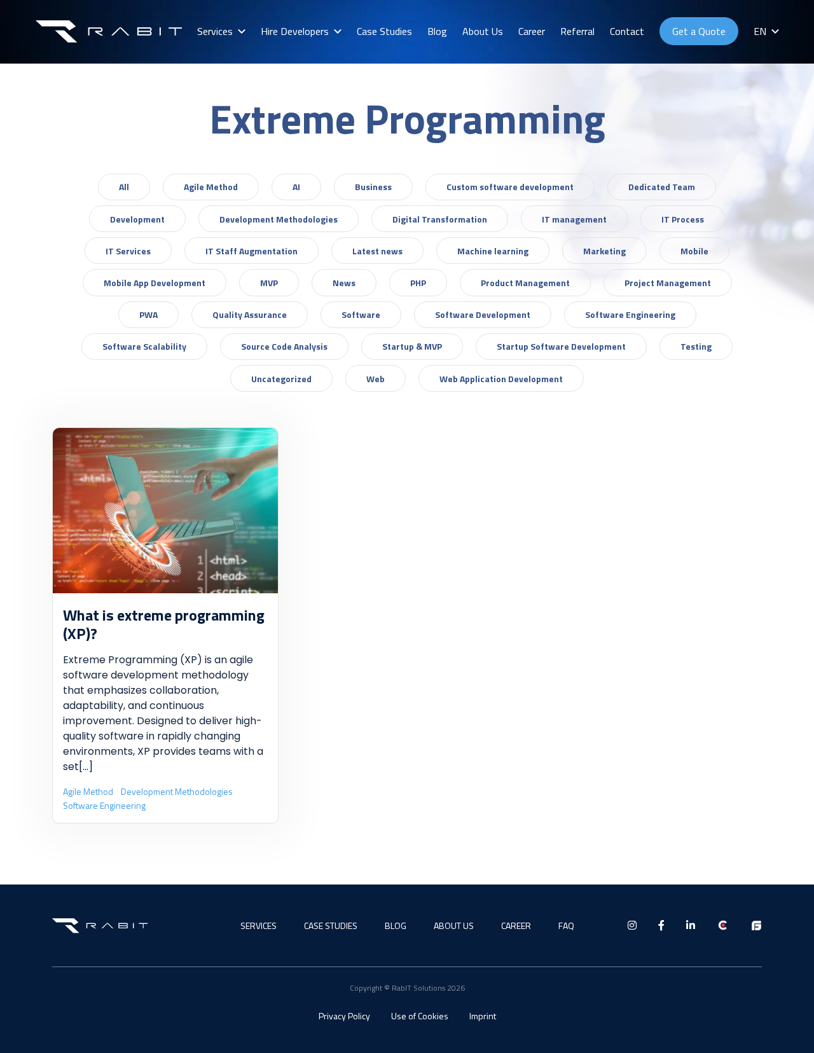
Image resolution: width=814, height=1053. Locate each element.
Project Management (667, 282)
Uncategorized (281, 378)
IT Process (682, 219)
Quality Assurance (249, 314)
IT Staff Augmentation (251, 251)
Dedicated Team (661, 186)
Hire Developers (295, 31)
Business (373, 186)
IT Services (128, 251)
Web (375, 378)
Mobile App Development (154, 282)
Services (215, 31)
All (124, 186)
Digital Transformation (439, 219)
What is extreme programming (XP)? (164, 624)
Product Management (525, 282)
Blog (437, 31)
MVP (269, 282)
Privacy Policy (344, 1015)
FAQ (566, 925)
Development (137, 219)
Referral (577, 31)
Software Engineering (630, 314)
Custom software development (510, 186)
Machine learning (492, 251)
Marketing (604, 251)
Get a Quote (699, 31)
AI (296, 186)
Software (360, 314)
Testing (696, 346)
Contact (627, 31)
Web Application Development (501, 378)
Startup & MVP (412, 346)
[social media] (632, 925)
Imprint (482, 1015)
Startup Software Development (561, 346)
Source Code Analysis (284, 346)
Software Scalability (144, 346)
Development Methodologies (278, 219)
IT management (574, 219)
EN (760, 31)
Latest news (377, 251)
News (344, 282)
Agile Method (211, 186)
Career (531, 31)
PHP (418, 282)
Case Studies (384, 31)
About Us (482, 31)
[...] (86, 766)
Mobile (694, 251)
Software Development (482, 314)
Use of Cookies (419, 1015)
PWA (148, 314)
